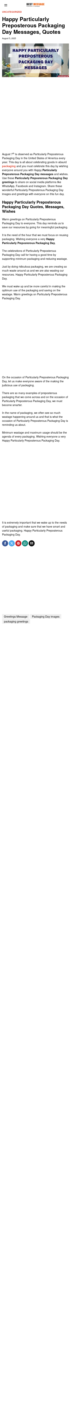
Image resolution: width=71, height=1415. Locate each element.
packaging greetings (16, 621)
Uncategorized (12, 11)
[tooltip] (5, 543)
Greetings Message (15, 616)
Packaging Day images (45, 616)
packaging (9, 166)
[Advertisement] (35, 116)
